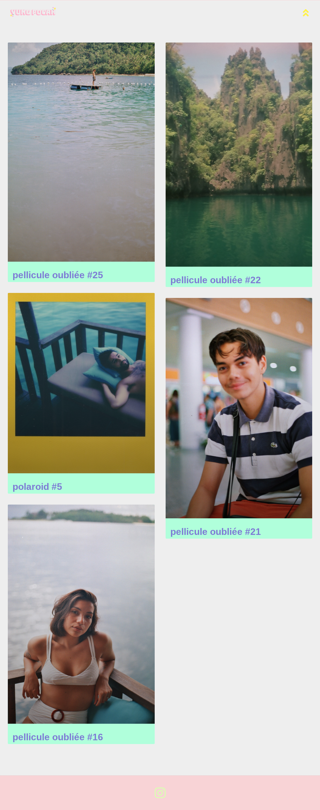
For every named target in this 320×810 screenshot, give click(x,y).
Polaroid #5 (37, 486)
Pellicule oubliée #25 (57, 275)
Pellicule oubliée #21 (215, 531)
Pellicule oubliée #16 (57, 737)
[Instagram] (160, 793)
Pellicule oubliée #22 (215, 280)
